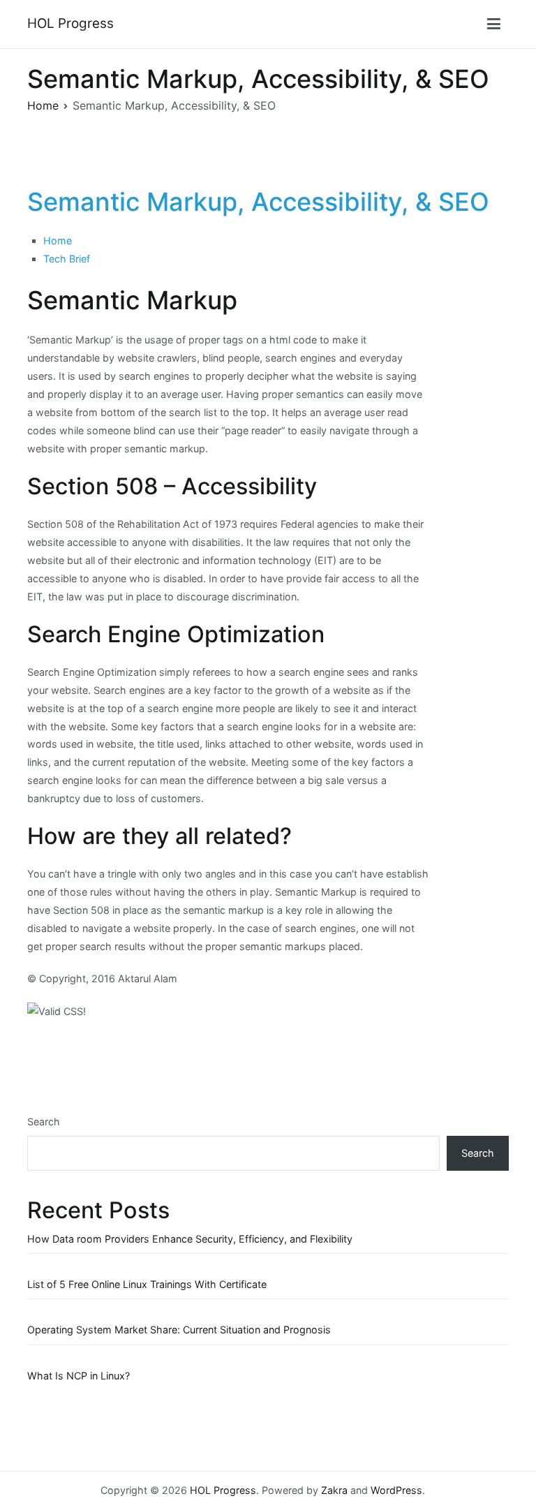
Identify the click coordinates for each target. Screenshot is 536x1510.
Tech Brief (66, 259)
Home (57, 240)
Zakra (334, 1490)
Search (43, 1121)
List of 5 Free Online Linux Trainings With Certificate (147, 1284)
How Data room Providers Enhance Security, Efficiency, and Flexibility (189, 1239)
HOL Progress (70, 23)
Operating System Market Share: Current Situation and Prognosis (179, 1329)
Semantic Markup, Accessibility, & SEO (258, 201)
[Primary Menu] (493, 24)
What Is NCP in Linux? (78, 1376)
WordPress (396, 1490)
